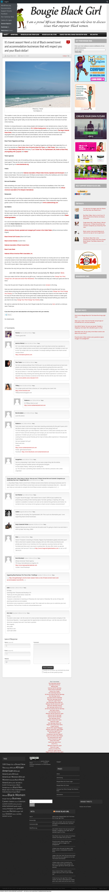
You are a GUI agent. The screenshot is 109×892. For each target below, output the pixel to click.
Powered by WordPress (91, 888)
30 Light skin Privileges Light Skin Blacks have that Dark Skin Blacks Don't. (94, 209)
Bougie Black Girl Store (49, 34)
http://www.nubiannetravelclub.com (35, 405)
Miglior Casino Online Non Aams (54, 752)
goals (15, 806)
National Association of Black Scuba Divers (17, 245)
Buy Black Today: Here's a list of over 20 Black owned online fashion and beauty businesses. (94, 216)
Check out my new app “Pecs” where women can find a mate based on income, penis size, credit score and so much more (63, 879)
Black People (12, 792)
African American (13, 769)
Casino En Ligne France (54, 700)
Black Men (17, 787)
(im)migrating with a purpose (13, 151)
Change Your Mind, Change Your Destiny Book (73, 34)
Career (5, 801)
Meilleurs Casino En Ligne (55, 745)
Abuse (8, 768)
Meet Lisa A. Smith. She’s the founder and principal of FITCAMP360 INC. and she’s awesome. (89, 321)
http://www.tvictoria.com (22, 390)
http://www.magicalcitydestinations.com (47, 548)
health (20, 806)
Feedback (4, 14)
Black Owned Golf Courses (12, 236)
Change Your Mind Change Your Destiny (28, 300)
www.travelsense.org (22, 164)
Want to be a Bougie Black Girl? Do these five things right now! (63, 817)
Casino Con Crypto (55, 691)
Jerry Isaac (9, 613)
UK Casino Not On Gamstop (54, 697)
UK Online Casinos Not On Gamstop (54, 694)
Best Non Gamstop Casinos (54, 699)
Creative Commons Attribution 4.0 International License (40, 764)
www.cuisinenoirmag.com (50, 202)
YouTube (10, 816)
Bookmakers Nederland (5, 27)
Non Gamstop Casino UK (54, 723)
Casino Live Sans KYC (54, 748)
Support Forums (6, 11)
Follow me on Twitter (85, 806)
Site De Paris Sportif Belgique (54, 728)
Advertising (14, 34)
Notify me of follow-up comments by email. (56, 670)
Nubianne (26, 400)
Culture (65, 56)
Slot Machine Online (54, 685)
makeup (4, 808)
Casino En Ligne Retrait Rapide (6, 20)
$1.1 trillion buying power (38, 128)
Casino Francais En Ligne (54, 739)
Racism (13, 811)
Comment (36, 642)
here (62, 273)
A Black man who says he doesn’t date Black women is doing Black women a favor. (62, 850)
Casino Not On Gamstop (54, 689)
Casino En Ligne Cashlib (54, 750)
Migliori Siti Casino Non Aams (54, 724)
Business (16, 798)
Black (17, 780)
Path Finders (51, 147)
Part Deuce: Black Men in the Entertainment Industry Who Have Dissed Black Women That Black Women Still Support (94, 240)
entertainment (8, 806)
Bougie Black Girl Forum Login (30, 34)
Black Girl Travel (40, 147)
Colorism (21, 801)
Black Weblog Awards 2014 (17, 149)
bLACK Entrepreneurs (9, 785)
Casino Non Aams (54, 740)
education (19, 804)
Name (9, 642)
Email (9, 650)
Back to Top (103, 888)
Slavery (14, 814)
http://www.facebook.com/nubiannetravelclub (35, 452)
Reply (34, 333)
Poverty (4, 811)
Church (16, 801)
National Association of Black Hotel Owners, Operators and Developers (44, 173)
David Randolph (19, 558)
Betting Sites (54, 686)
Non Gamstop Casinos (54, 683)
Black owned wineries (11, 241)
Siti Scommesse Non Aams (54, 737)
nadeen (17, 511)
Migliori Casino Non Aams (54, 720)
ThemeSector (80, 888)
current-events (7, 804)
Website (7, 658)
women (4, 816)
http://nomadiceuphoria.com (23, 355)
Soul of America (30, 147)
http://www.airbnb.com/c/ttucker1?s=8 (26, 378)
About (58, 774)
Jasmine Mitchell (19, 343)
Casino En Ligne (54, 721)
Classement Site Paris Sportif (54, 734)
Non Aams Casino (54, 710)
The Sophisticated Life (48, 149)
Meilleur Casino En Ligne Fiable (54, 729)
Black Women (16, 795)
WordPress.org (33, 828)
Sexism (9, 813)
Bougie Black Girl (11, 56)
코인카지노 (54, 744)
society (18, 814)
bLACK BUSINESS (16, 783)
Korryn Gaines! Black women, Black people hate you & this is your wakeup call (62, 872)
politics (20, 808)
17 (68, 42)
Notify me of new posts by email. (53, 672)
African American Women (10, 775)
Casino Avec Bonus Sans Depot (54, 736)
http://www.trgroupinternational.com (26, 565)
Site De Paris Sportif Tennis (54, 731)
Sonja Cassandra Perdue (21, 524)
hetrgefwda (18, 459)
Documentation (6, 8)
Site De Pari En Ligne (54, 732)
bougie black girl (7, 799)
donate (48, 285)
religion (18, 811)
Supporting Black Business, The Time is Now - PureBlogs (22, 575)
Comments (33, 824)
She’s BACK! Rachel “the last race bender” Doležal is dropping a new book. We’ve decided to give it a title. (89, 327)
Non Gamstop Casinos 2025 (54, 707)
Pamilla (17, 333)
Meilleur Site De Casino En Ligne (54, 704)
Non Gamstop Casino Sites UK (54, 702)
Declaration (94, 34)
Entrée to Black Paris (62, 149)
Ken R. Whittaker (47, 888)
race (7, 811)
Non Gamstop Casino (54, 696)
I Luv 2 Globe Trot (37, 149)
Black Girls (10, 787)
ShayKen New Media (59, 888)
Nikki (16, 537)
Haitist (26, 151)
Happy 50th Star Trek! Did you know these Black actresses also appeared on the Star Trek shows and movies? (63, 857)
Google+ (59, 762)
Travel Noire (21, 147)
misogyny (10, 809)
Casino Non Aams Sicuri (54, 742)
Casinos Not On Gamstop (54, 688)
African (12, 767)
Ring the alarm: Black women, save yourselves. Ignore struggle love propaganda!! (61, 842)
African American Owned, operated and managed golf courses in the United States (28, 230)
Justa (8, 587)
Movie (15, 808)
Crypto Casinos (55, 726)
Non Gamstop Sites (7, 17)
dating (14, 804)
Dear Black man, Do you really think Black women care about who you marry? (63, 836)
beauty (11, 780)
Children (11, 801)
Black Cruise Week (10, 249)
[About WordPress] (2, 1)
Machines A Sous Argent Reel (7, 31)
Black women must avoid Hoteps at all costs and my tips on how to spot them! (93, 232)
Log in (31, 816)
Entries (32, 820)
